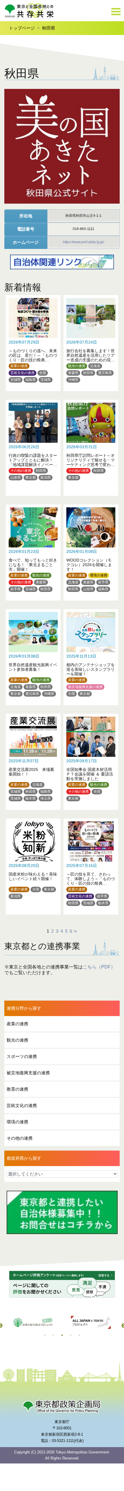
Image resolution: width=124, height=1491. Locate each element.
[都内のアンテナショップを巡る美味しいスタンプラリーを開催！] (90, 654)
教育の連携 (17, 1089)
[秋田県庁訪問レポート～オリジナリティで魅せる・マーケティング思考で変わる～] (90, 445)
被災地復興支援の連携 (85, 687)
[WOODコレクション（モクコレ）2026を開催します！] (90, 549)
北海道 (95, 366)
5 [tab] (79, 1335)
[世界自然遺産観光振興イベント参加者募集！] (33, 654)
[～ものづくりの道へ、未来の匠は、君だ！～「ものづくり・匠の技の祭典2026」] (33, 340)
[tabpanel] (33, 1322)
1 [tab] (45, 1335)
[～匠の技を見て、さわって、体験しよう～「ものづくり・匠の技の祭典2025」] (90, 863)
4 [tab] (71, 1335)
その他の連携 (20, 471)
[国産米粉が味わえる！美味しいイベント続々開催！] (33, 863)
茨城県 (45, 380)
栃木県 (30, 798)
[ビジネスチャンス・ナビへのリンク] (91, 1322)
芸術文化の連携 (22, 373)
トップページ (22, 28)
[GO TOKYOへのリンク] (33, 1322)
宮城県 (15, 380)
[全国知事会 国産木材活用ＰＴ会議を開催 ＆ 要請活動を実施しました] (90, 759)
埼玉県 (45, 798)
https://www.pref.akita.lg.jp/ (83, 242)
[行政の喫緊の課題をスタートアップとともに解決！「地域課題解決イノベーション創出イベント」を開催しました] (33, 445)
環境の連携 (98, 575)
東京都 (30, 477)
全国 (42, 373)
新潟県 (45, 477)
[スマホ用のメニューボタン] (116, 12)
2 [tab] (53, 1335)
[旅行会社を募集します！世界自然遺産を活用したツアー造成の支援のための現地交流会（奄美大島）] (90, 340)
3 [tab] (62, 1335)
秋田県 (48, 28)
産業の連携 (19, 366)
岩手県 (15, 589)
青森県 (73, 373)
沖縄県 (73, 380)
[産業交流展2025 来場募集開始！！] (33, 759)
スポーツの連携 (22, 1056)
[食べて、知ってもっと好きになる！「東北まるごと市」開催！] (33, 549)
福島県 (30, 380)
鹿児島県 (105, 373)
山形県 (15, 477)
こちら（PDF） (99, 966)
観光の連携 (76, 366)
